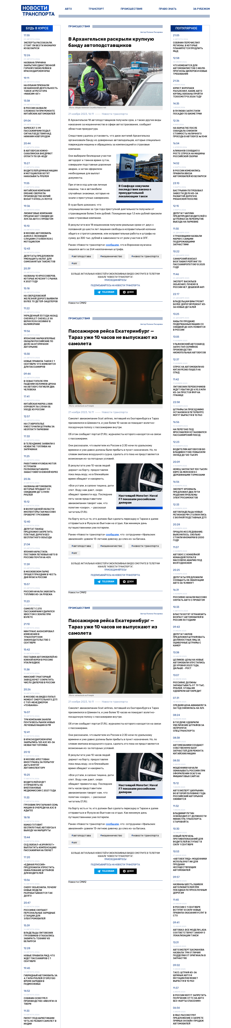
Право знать (167, 8)
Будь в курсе (37, 28)
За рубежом (201, 8)
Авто (68, 8)
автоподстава (82, 256)
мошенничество (112, 256)
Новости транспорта (146, 256)
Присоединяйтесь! (115, 280)
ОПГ (75, 263)
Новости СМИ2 (77, 302)
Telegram (108, 292)
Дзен (130, 292)
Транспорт (96, 8)
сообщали (112, 244)
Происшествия (131, 8)
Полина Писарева (154, 32)
